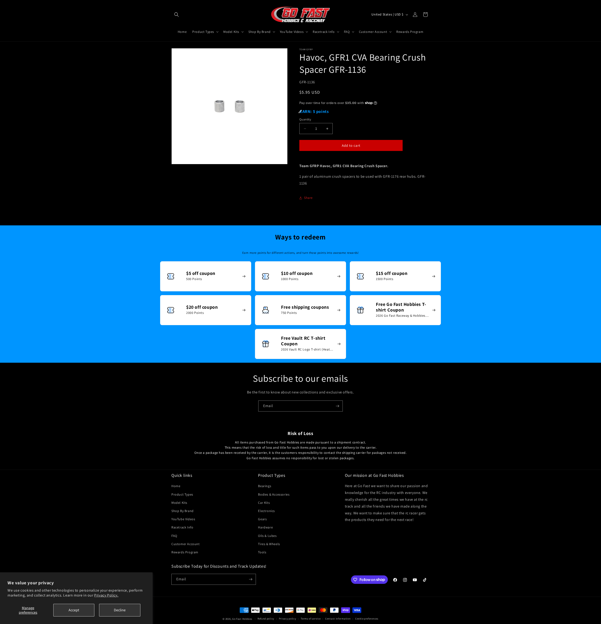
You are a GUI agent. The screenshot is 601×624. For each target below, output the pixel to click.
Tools (262, 552)
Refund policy (266, 618)
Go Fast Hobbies (242, 618)
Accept (74, 610)
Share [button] (308, 198)
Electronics (266, 511)
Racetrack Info (182, 527)
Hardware (265, 527)
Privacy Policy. (106, 595)
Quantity (305, 119)
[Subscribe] (337, 406)
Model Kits (179, 503)
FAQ (174, 536)
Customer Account (185, 544)
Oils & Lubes (267, 536)
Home (175, 486)
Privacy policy (287, 618)
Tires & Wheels (269, 544)
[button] (176, 14)
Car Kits (264, 503)
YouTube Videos (183, 519)
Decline (120, 610)
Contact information (338, 618)
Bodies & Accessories (273, 494)
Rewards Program (184, 552)
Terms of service (310, 618)
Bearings (264, 486)
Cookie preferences (366, 618)
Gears (262, 519)
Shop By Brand (182, 511)
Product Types (182, 494)
